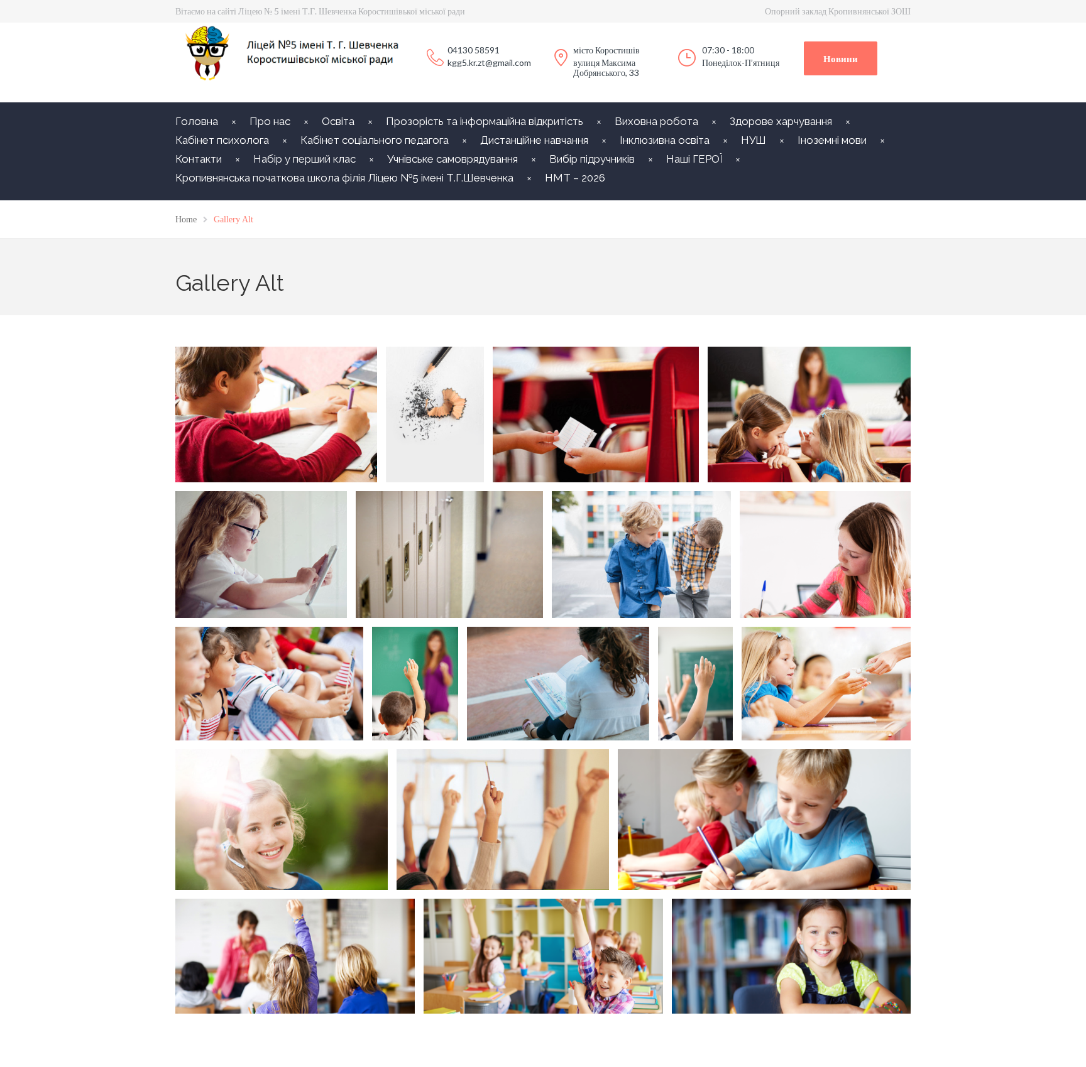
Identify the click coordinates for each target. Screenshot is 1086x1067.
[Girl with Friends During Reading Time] (558, 683)
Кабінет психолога (222, 140)
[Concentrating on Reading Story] (826, 554)
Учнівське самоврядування (452, 159)
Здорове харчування (781, 121)
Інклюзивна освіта (665, 140)
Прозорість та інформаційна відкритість (484, 121)
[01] (276, 414)
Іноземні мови (832, 140)
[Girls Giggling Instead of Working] (810, 414)
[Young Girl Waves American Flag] (269, 683)
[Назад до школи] (435, 414)
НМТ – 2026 (575, 177)
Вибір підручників (592, 159)
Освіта (338, 121)
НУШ (753, 140)
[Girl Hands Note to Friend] (596, 414)
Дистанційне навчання (534, 140)
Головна (196, 121)
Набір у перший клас (304, 159)
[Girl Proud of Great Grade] (261, 554)
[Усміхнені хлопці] (641, 554)
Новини (840, 58)
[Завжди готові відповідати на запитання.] (415, 683)
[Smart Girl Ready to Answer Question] (695, 683)
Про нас (270, 121)
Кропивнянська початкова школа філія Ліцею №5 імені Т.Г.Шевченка (344, 177)
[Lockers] (449, 554)
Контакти (198, 159)
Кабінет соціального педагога (374, 140)
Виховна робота (656, 121)
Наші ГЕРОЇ (694, 159)
